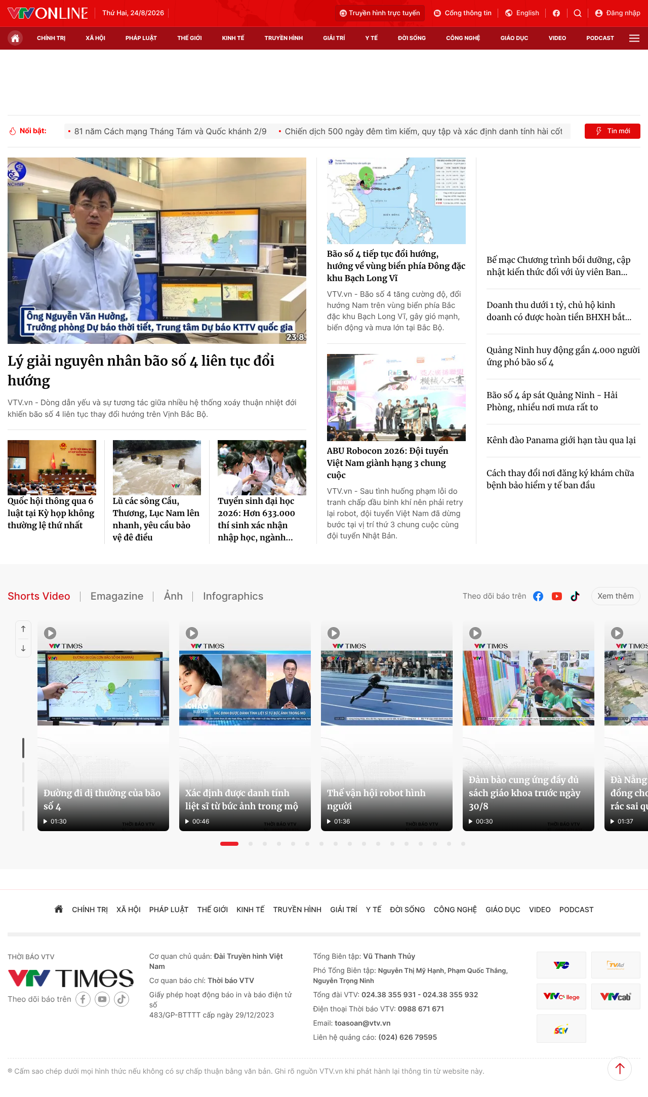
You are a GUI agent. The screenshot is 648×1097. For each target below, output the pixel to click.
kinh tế (233, 38)
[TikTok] (575, 596)
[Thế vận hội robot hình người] (387, 725)
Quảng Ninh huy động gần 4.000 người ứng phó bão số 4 (563, 356)
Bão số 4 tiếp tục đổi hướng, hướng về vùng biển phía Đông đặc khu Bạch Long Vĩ (396, 266)
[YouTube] (557, 596)
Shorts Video (39, 596)
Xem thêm (616, 596)
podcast (600, 38)
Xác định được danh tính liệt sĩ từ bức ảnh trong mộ (241, 800)
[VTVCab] (615, 996)
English (527, 13)
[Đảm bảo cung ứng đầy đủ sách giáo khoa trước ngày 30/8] (528, 725)
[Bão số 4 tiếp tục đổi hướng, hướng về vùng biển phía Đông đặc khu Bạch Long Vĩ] (396, 201)
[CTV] (561, 996)
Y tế (371, 38)
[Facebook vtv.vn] (560, 13)
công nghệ (463, 38)
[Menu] (634, 38)
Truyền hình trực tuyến (384, 13)
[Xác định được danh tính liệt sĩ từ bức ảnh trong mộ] (245, 725)
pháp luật (141, 38)
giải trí (334, 38)
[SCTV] (561, 1028)
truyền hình (284, 38)
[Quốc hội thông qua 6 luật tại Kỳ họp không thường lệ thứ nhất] (52, 467)
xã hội (95, 38)
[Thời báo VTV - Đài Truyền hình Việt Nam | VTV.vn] (48, 13)
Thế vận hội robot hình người (376, 800)
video (557, 38)
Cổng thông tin (468, 13)
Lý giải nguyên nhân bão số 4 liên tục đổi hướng (141, 371)
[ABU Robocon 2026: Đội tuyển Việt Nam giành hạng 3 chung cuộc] (396, 397)
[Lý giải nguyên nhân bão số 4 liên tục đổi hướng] (157, 251)
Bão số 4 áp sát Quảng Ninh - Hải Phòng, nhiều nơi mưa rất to (552, 401)
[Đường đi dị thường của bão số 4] (103, 725)
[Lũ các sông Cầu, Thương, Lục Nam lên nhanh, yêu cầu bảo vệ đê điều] (157, 467)
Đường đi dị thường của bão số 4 (102, 800)
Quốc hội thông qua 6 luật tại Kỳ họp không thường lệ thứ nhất (51, 513)
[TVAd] (615, 965)
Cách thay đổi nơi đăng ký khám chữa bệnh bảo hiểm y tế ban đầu (560, 479)
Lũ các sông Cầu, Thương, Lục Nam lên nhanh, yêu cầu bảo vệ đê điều (156, 519)
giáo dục (515, 38)
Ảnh (173, 596)
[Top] (620, 1068)
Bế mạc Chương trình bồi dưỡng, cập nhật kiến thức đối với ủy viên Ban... (558, 266)
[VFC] (561, 965)
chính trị (51, 38)
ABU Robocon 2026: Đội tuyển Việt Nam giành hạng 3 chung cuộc (388, 463)
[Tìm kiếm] (581, 13)
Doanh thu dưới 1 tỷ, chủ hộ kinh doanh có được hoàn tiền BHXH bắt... (559, 311)
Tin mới (618, 131)
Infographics (233, 596)
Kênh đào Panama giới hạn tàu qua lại (561, 441)
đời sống (412, 38)
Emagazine (117, 596)
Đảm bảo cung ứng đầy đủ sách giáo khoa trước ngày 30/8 (524, 793)
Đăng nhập (623, 13)
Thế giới (189, 38)
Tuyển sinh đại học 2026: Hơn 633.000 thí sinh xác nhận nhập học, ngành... (256, 519)
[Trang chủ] (15, 38)
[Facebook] (539, 596)
